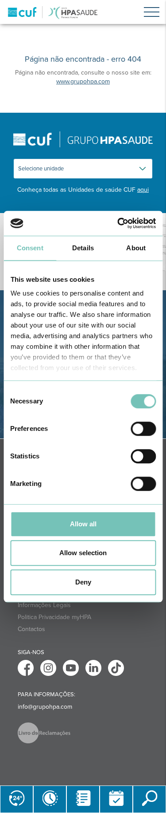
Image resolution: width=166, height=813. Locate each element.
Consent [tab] (30, 248)
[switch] (143, 429)
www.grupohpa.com (83, 81)
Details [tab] (83, 248)
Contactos (31, 629)
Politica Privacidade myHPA (54, 617)
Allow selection (83, 552)
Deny (83, 582)
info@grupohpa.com (45, 706)
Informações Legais (44, 605)
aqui (143, 189)
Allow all (83, 524)
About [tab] (136, 248)
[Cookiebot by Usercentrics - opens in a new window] (118, 223)
